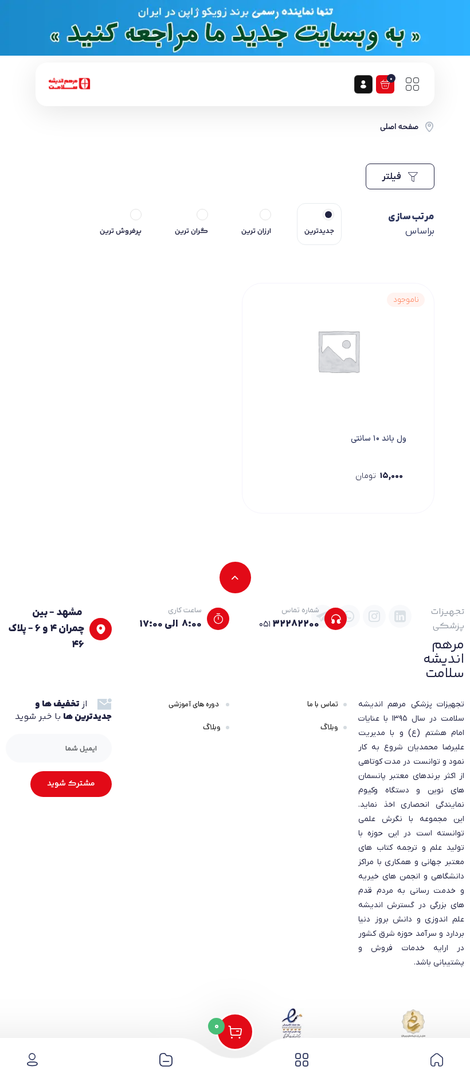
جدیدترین (319, 231)
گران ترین (191, 231)
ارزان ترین (256, 231)
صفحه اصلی (399, 127)
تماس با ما (322, 704)
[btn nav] (412, 84)
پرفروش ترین (121, 231)
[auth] (363, 84)
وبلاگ (329, 727)
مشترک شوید (71, 783)
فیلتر (392, 176)
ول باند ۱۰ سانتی (378, 439)
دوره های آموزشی (195, 704)
